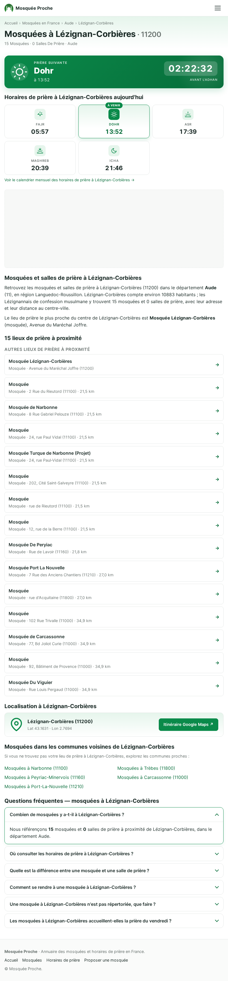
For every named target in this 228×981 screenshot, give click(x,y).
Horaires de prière (63, 960)
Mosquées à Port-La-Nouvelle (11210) (44, 786)
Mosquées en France (41, 23)
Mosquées (32, 960)
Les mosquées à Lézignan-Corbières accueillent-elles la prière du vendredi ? (91, 921)
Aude (69, 23)
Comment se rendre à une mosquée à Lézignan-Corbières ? (73, 887)
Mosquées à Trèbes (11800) (146, 768)
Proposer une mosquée (106, 960)
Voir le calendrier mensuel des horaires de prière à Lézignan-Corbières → (69, 180)
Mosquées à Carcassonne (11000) (152, 777)
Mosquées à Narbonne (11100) (36, 768)
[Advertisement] (114, 229)
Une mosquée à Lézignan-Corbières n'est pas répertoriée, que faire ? (83, 904)
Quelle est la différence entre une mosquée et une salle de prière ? (79, 870)
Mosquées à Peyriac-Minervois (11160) (44, 777)
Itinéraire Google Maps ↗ (188, 724)
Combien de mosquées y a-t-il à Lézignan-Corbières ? (67, 814)
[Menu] (218, 8)
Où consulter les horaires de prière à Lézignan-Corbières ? (71, 853)
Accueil (11, 23)
